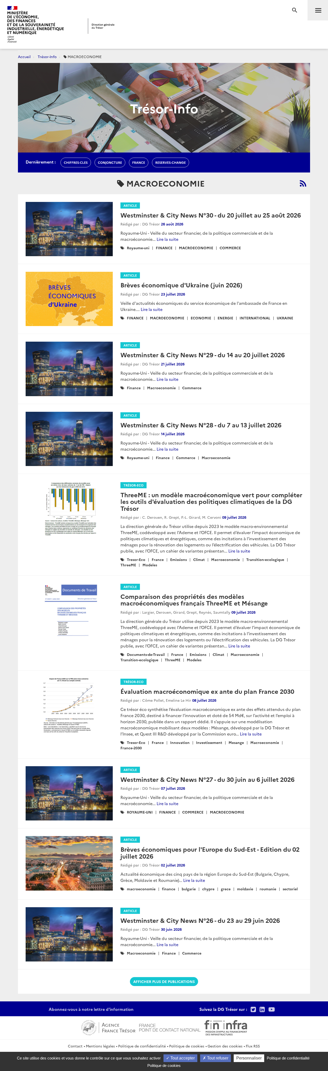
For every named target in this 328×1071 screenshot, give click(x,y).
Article (130, 205)
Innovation (180, 742)
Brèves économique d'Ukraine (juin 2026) (181, 284)
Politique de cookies (186, 1045)
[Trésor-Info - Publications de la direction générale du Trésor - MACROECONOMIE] (303, 183)
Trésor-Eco (134, 485)
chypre (208, 888)
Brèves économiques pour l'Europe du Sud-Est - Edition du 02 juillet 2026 (210, 852)
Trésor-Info (47, 56)
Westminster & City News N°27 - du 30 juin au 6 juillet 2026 (207, 779)
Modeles (149, 564)
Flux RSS (253, 1045)
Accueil (24, 56)
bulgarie (189, 888)
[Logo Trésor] (101, 26)
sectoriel (290, 888)
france (138, 162)
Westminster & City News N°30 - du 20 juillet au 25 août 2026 (210, 215)
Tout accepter (182, 1058)
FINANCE (164, 247)
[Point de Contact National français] (170, 1027)
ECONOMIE (201, 317)
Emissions (178, 559)
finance (168, 888)
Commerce (191, 387)
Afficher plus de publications (164, 981)
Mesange (236, 742)
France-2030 (131, 747)
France (158, 559)
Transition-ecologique (265, 559)
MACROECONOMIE (196, 247)
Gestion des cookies (225, 1045)
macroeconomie (141, 888)
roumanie (268, 888)
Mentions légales (100, 1045)
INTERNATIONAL (255, 317)
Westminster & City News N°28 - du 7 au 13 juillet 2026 (200, 424)
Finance (134, 387)
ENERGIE (225, 317)
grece (226, 888)
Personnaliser (249, 1058)
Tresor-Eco (136, 559)
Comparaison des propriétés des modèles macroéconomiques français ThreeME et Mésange (194, 599)
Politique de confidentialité (142, 1045)
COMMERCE (230, 247)
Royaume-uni (138, 247)
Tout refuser (217, 1058)
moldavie (245, 888)
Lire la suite (167, 239)
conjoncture (110, 162)
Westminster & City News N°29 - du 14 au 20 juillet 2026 (202, 354)
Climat (199, 559)
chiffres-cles (76, 162)
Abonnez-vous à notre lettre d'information (91, 1009)
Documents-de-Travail (146, 654)
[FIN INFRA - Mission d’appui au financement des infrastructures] (225, 1027)
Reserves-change (170, 162)
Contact (75, 1045)
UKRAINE (285, 317)
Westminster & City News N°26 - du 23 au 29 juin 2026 (200, 920)
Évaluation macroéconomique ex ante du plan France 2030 (207, 691)
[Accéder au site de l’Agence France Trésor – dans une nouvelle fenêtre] (108, 1027)
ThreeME (128, 564)
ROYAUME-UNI (140, 812)
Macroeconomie (161, 387)
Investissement (209, 742)
